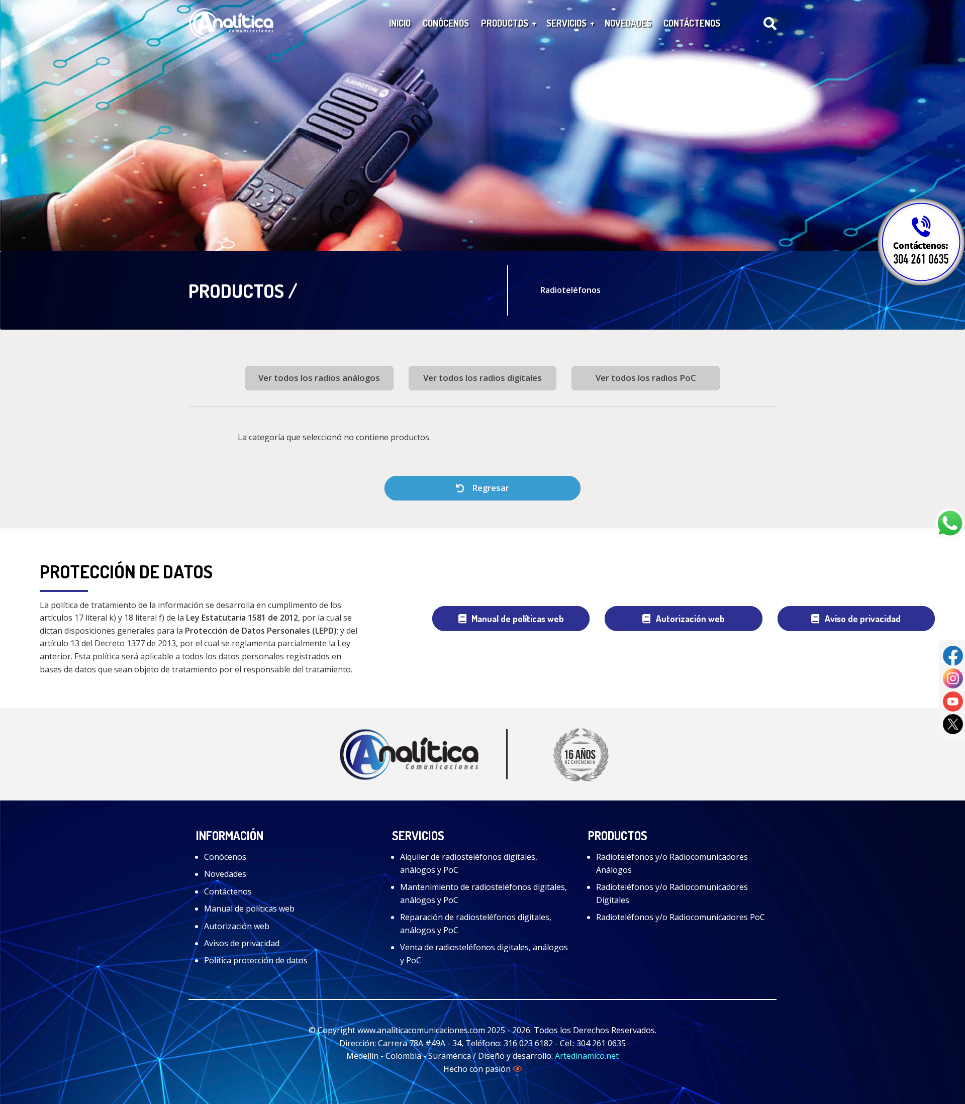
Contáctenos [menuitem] (691, 23)
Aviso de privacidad (863, 618)
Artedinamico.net (587, 1055)
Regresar (489, 487)
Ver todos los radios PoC (646, 377)
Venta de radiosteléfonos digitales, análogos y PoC (484, 954)
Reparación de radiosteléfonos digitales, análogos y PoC (475, 924)
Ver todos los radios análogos (319, 377)
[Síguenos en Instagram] (953, 677)
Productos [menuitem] (504, 23)
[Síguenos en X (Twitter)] (953, 723)
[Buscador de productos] (770, 23)
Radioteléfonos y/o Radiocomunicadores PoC (680, 917)
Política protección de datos (256, 960)
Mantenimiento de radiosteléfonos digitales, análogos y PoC (483, 893)
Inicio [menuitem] (400, 23)
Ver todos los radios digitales (482, 377)
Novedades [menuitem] (628, 23)
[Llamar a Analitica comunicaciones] (921, 241)
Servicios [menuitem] (566, 23)
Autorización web (690, 618)
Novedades (225, 873)
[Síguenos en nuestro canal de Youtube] (953, 700)
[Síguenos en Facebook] (953, 654)
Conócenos (225, 856)
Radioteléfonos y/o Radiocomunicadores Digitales (672, 893)
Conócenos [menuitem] (446, 23)
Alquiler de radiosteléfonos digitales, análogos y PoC (468, 863)
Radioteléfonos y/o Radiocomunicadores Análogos (672, 863)
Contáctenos (228, 891)
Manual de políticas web (517, 618)
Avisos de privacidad (241, 943)
